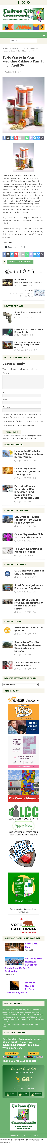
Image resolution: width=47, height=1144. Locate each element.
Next (41, 27)
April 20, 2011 (22, 317)
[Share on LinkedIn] (12, 138)
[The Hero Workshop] (23, 868)
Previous (6, 27)
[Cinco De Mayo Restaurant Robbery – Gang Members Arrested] (8, 345)
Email (5, 399)
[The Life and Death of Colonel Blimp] (8, 665)
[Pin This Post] (16, 138)
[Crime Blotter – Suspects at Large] (8, 317)
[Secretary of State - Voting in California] (23, 932)
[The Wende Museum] (23, 800)
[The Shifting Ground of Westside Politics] (8, 551)
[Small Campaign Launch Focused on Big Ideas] (8, 587)
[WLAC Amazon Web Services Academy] (23, 732)
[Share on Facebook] (4, 138)
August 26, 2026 (24, 541)
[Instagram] (28, 2)
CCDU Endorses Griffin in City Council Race (29, 572)
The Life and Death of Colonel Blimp (27, 664)
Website (6, 407)
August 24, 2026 (24, 592)
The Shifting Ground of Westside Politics (28, 550)
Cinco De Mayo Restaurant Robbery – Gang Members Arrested (27, 344)
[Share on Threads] (42, 138)
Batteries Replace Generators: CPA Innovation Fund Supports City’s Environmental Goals (26, 492)
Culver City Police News (20, 262)
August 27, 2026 (24, 501)
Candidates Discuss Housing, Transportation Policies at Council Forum (28, 604)
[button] (43, 35)
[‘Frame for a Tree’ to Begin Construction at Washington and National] (8, 644)
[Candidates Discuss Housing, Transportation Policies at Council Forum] (8, 602)
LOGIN (35, 1136)
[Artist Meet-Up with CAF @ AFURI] (8, 630)
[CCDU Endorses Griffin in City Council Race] (8, 573)
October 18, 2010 (24, 350)
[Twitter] (23, 2)
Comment (7, 373)
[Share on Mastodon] (31, 138)
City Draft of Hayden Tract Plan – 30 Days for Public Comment (28, 519)
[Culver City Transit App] (23, 902)
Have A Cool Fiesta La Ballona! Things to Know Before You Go (28, 454)
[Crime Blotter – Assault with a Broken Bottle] (8, 332)
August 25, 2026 (24, 555)
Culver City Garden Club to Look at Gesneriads (28, 536)
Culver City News (13, 445)
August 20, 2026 (24, 612)
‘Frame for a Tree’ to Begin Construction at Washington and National (27, 646)
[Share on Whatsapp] (27, 138)
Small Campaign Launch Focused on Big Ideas (28, 587)
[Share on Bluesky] (38, 138)
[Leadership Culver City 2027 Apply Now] (23, 834)
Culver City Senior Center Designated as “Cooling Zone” (27, 471)
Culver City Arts (13, 621)
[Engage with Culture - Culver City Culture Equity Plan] (23, 766)
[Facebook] (18, 2)
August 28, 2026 (24, 461)
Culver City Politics (15, 564)
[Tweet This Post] (8, 138)
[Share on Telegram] (34, 138)
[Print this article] (23, 138)
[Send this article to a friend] (19, 138)
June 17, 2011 (22, 335)
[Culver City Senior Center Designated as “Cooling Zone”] (8, 470)
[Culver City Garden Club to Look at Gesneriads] (8, 537)
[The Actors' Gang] (23, 273)
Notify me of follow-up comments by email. (25, 421)
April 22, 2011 (10, 72)
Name (6, 392)
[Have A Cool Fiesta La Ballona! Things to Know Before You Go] (8, 453)
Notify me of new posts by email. (20, 425)
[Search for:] (23, 40)
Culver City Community (16, 510)
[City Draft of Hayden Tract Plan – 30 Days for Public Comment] (8, 519)
